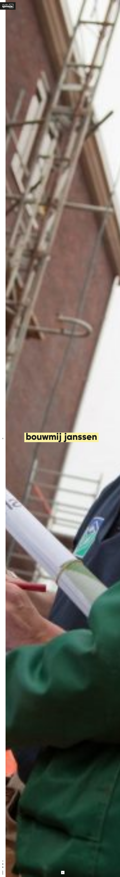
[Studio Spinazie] (8, 6)
